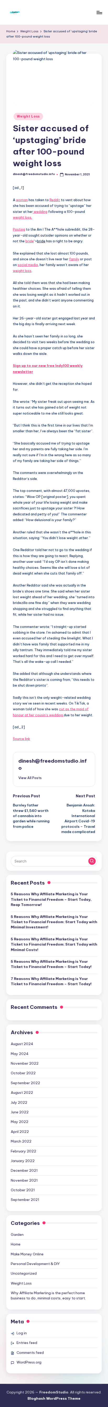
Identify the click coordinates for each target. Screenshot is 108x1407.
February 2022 (23, 1151)
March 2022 (21, 1141)
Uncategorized (24, 1273)
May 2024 (20, 1053)
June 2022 (20, 1112)
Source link (21, 739)
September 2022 (25, 1083)
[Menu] (99, 12)
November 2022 (25, 1063)
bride (29, 241)
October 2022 (23, 1073)
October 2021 (23, 1190)
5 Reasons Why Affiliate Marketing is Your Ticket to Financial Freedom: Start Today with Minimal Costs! (54, 944)
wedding (40, 211)
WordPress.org (29, 1362)
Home (15, 1244)
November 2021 (24, 1180)
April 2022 (20, 1131)
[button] (30, 778)
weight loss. (22, 217)
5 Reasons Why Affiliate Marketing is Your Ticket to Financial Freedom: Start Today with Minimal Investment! (54, 922)
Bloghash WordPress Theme (54, 1398)
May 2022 (19, 1121)
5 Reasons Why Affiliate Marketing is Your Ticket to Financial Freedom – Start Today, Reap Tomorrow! (51, 899)
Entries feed (27, 1342)
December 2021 (24, 1170)
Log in (22, 1333)
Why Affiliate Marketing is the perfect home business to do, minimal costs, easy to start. (48, 1295)
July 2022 (19, 1102)
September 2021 (25, 1199)
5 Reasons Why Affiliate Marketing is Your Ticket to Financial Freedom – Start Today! (51, 964)
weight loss (22, 271)
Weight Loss (28, 116)
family (74, 259)
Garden (17, 1234)
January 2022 (23, 1160)
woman (22, 200)
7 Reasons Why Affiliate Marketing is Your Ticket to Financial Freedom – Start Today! (51, 981)
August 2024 (22, 1043)
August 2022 (22, 1092)
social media (28, 265)
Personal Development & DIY (35, 1263)
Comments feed (30, 1352)
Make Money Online (27, 1254)
